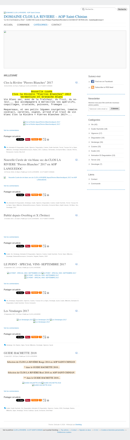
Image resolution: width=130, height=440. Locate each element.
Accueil (8, 25)
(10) (95, 160)
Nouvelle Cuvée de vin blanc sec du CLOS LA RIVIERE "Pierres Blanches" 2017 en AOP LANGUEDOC (32, 164)
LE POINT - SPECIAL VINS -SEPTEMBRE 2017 (35, 264)
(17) (96, 133)
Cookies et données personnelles (112, 430)
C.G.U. (96, 430)
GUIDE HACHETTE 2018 (20, 353)
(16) (98, 138)
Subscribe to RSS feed (104, 87)
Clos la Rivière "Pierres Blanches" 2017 (28, 82)
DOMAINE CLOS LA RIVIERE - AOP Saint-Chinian (45, 16)
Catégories (40, 25)
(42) (94, 124)
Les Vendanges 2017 (16, 311)
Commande (23, 25)
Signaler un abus (85, 430)
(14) (95, 151)
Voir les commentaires (11, 130)
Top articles (65, 430)
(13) (103, 155)
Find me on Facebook (104, 81)
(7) (96, 164)
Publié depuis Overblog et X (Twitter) (27, 215)
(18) (99, 129)
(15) (96, 146)
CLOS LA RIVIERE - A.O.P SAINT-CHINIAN (28, 430)
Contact (56, 25)
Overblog (78, 425)
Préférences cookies (64, 432)
